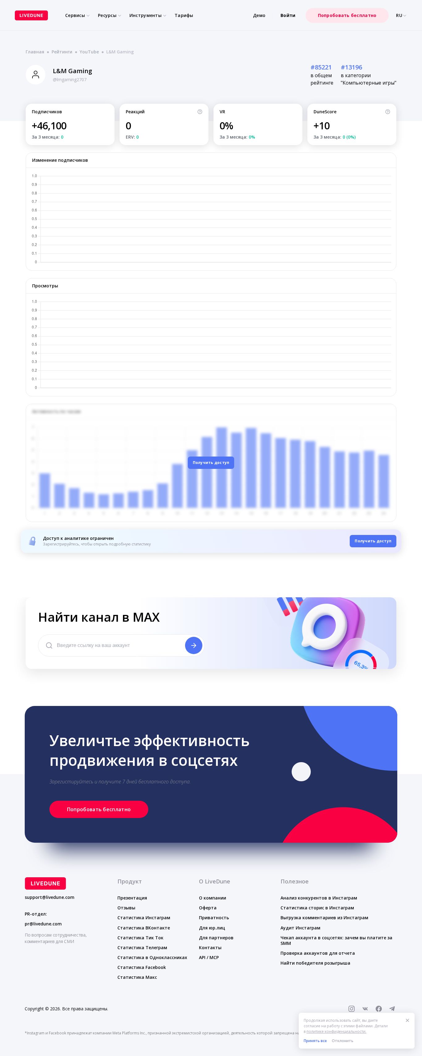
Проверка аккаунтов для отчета (318, 953)
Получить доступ (211, 462)
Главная (35, 52)
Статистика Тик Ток (140, 938)
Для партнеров (216, 938)
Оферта (208, 908)
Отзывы (126, 908)
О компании (212, 898)
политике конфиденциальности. (336, 1031)
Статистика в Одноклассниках (152, 957)
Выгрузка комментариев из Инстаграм (324, 917)
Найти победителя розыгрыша (315, 963)
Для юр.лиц (212, 928)
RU (399, 15)
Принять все (315, 1040)
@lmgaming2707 (70, 79)
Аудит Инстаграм (300, 928)
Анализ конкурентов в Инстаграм (319, 898)
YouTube (89, 52)
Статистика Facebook (141, 967)
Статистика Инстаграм (143, 917)
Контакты (210, 947)
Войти (288, 15)
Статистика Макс (137, 977)
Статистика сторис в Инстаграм (317, 908)
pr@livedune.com (43, 924)
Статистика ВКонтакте (143, 928)
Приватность (214, 917)
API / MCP (209, 957)
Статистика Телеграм (142, 947)
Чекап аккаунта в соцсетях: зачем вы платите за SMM (336, 940)
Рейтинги (62, 52)
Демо (259, 15)
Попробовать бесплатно (347, 15)
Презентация (132, 898)
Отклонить (342, 1040)
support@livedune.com (49, 897)
